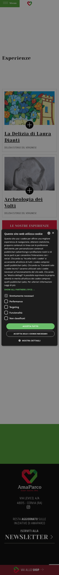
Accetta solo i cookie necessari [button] (30, 333)
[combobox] (49, 233)
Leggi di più (9, 285)
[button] (29, 289)
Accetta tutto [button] (30, 326)
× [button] (53, 233)
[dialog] (29, 287)
